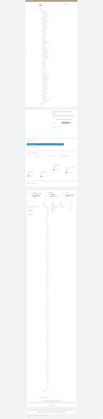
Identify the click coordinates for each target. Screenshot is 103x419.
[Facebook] (52, 1)
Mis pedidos (61, 204)
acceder (30, 147)
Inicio (44, 203)
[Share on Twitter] (57, 127)
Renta (52, 212)
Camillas (56, 126)
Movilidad (46, 322)
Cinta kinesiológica (48, 277)
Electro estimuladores (48, 284)
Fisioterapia (46, 275)
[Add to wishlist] (71, 123)
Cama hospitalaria (48, 366)
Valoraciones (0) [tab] (30, 140)
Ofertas (46, 389)
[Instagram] (54, 1)
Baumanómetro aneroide (48, 263)
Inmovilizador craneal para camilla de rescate (57, 166)
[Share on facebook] (56, 127)
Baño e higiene (53, 204)
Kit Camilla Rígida (30, 172)
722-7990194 (52, 194)
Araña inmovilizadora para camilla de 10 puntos (44, 172)
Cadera (48, 346)
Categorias (44, 205)
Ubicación (34, 192)
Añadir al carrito (66, 122)
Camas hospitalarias (68, 167)
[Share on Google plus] (60, 127)
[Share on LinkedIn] (58, 127)
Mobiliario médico (60, 126)
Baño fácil (48, 209)
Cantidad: (54, 122)
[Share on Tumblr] (59, 127)
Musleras (48, 352)
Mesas (47, 315)
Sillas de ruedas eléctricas (48, 336)
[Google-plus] (56, 1)
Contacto (44, 391)
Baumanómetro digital (48, 265)
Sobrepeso (46, 369)
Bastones (48, 329)
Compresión (46, 232)
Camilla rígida (68, 169)
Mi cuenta (61, 203)
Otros (47, 272)
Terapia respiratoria (53, 210)
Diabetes (48, 269)
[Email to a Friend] (61, 127)
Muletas (48, 330)
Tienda (44, 204)
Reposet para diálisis (48, 320)
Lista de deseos (62, 205)
